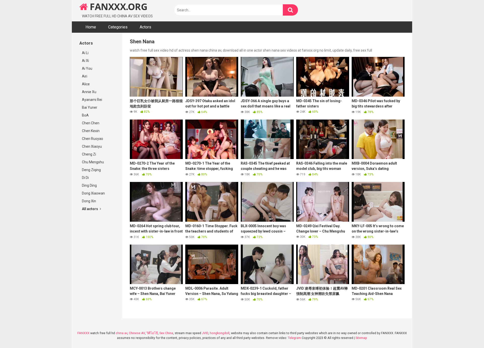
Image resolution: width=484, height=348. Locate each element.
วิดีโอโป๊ (152, 333)
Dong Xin (89, 201)
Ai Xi (85, 61)
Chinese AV (137, 333)
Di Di (85, 178)
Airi (84, 76)
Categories (118, 27)
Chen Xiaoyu (92, 146)
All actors (90, 209)
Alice (86, 84)
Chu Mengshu (93, 162)
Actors (145, 27)
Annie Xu (89, 92)
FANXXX (83, 333)
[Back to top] (467, 333)
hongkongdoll (219, 333)
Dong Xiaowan (93, 193)
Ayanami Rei (92, 100)
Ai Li (85, 53)
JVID (205, 333)
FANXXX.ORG (117, 7)
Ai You (87, 68)
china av (121, 333)
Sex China (166, 333)
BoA (85, 115)
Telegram (294, 338)
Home (90, 27)
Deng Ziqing (91, 170)
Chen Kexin (91, 131)
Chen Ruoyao (92, 139)
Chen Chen (90, 123)
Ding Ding (89, 185)
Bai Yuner (89, 107)
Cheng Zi (89, 154)
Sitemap (361, 338)
